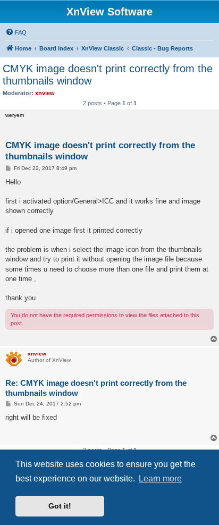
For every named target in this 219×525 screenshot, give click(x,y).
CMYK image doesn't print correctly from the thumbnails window (108, 75)
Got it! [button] (59, 506)
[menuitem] (16, 32)
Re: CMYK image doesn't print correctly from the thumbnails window (96, 387)
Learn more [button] (160, 478)
